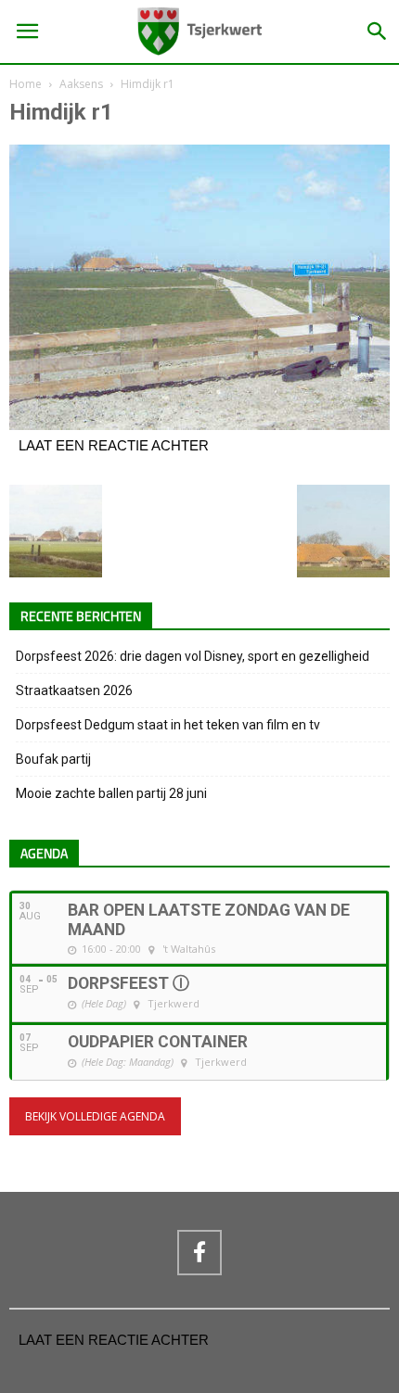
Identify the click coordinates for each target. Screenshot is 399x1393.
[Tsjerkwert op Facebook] (199, 1252)
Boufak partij (53, 759)
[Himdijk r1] (199, 425)
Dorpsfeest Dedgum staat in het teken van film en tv (168, 724)
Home (25, 84)
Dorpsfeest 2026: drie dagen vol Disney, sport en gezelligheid (192, 656)
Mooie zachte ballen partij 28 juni (111, 793)
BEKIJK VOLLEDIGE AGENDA (95, 1116)
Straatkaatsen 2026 (74, 690)
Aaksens (81, 84)
